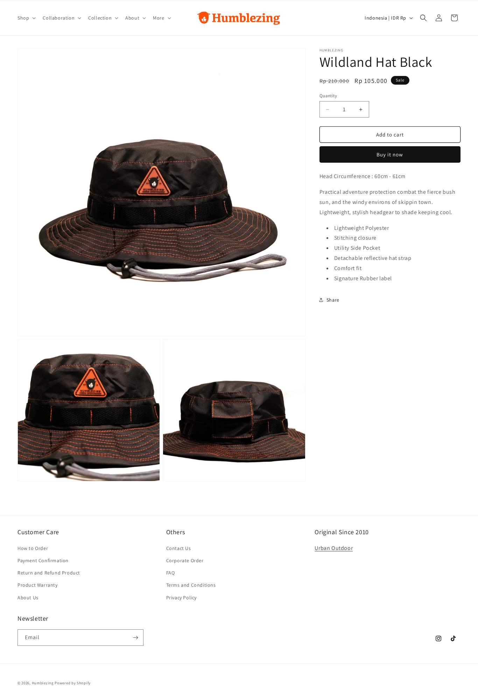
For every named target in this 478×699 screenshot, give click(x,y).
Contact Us (178, 548)
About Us (27, 597)
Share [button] (332, 300)
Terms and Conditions (191, 585)
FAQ (170, 573)
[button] (25, 17)
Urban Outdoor (334, 548)
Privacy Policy (181, 597)
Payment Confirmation (43, 560)
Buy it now (390, 154)
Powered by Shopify (73, 682)
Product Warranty (37, 585)
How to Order (32, 548)
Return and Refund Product (48, 573)
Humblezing (43, 682)
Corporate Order (185, 560)
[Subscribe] (135, 637)
